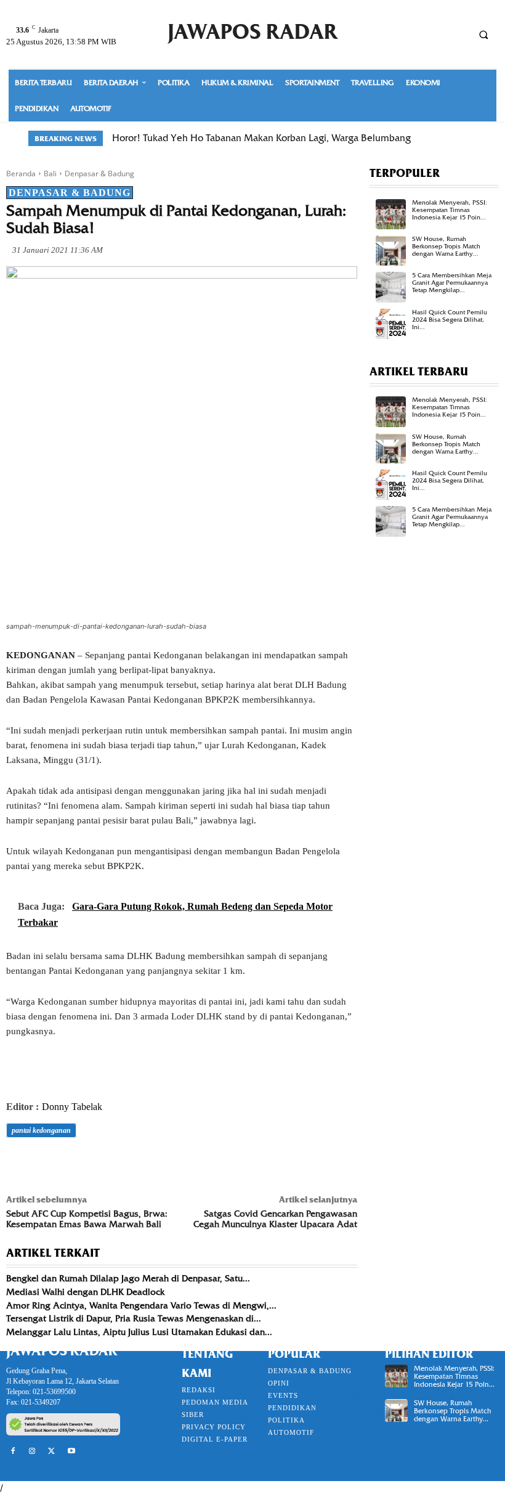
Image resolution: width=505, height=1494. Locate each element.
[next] (469, 138)
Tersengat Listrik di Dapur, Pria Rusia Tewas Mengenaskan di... (133, 1318)
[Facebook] (18, 1165)
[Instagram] (32, 1451)
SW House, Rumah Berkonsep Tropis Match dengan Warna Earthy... (446, 246)
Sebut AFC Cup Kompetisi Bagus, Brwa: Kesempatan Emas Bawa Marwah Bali (87, 1219)
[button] (483, 34)
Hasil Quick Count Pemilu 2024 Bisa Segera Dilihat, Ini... (449, 319)
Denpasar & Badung (99, 173)
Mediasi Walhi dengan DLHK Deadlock (85, 1291)
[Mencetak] (160, 1165)
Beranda (21, 173)
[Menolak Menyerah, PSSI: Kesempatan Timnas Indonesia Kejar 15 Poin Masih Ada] (391, 214)
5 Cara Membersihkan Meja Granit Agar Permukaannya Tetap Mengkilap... (451, 282)
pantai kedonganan (41, 1130)
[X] (46, 1165)
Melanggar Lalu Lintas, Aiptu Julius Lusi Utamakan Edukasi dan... (139, 1331)
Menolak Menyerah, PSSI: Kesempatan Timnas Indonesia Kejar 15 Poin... (449, 209)
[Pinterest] (75, 1165)
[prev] (449, 138)
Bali (50, 173)
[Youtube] (71, 1451)
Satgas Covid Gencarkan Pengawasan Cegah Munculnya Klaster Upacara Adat (275, 1219)
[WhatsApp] (103, 1165)
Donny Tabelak (72, 1106)
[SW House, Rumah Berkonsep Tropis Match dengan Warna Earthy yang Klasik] (391, 250)
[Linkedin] (131, 1165)
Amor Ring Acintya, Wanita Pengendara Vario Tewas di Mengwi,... (141, 1305)
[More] (189, 1165)
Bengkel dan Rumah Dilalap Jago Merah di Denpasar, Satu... (128, 1278)
